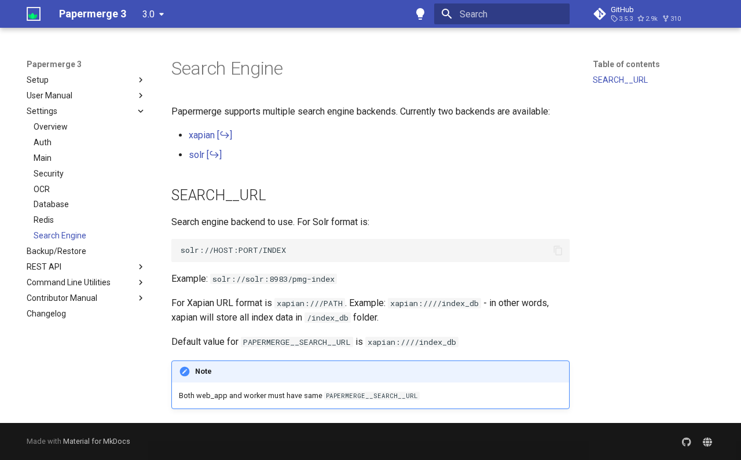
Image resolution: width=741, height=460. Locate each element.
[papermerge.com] (707, 441)
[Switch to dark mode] (420, 13)
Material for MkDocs (96, 441)
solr (196, 154)
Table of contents (626, 64)
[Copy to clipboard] (558, 250)
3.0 (148, 14)
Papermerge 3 (54, 64)
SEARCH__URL (620, 79)
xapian (202, 135)
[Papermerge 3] (33, 13)
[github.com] (686, 441)
